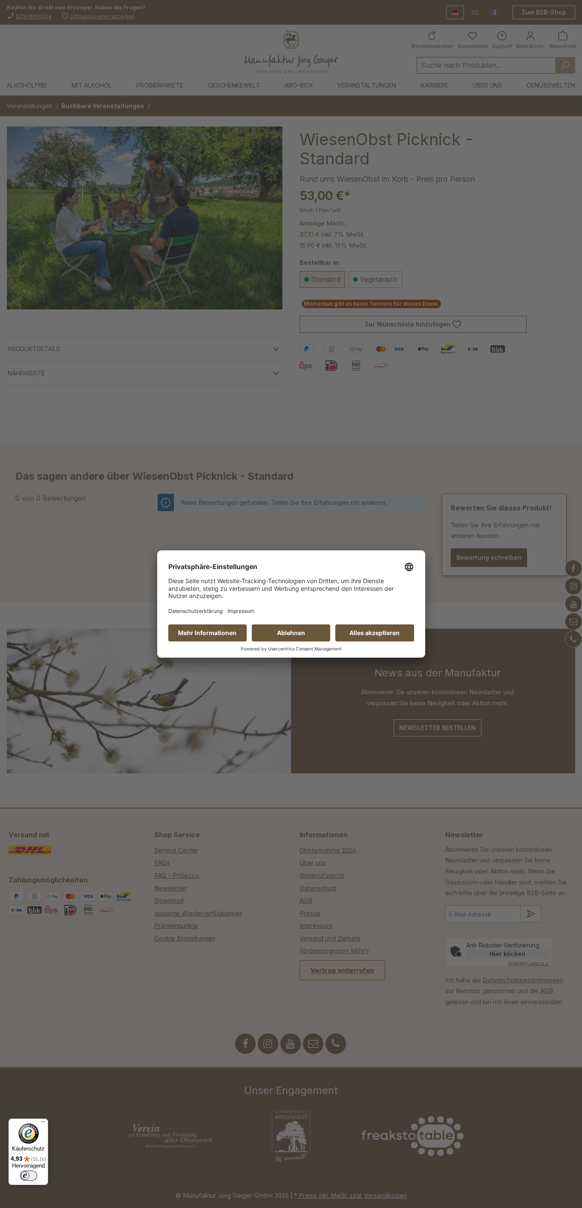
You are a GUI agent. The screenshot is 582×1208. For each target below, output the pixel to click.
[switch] (28, 1176)
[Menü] (43, 1124)
